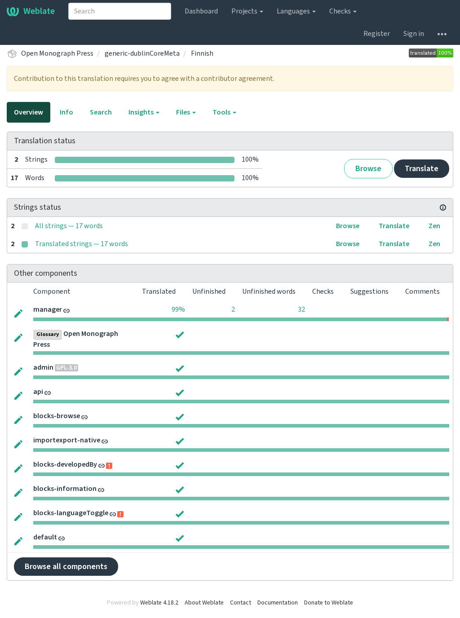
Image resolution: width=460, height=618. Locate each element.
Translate (421, 168)
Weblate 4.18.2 (159, 602)
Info (66, 112)
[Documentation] (443, 207)
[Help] (442, 33)
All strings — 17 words (69, 226)
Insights (141, 112)
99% (178, 309)
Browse (368, 168)
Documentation (277, 602)
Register (376, 34)
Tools (222, 112)
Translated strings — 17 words (81, 244)
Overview (28, 112)
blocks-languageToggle (70, 513)
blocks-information (65, 489)
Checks (340, 11)
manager (47, 309)
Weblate (39, 11)
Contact (240, 602)
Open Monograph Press (57, 53)
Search (101, 112)
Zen (434, 226)
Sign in (413, 34)
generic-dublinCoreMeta (142, 53)
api (38, 392)
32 (301, 309)
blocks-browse (56, 416)
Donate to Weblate (328, 602)
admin (43, 367)
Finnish (202, 53)
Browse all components (66, 566)
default (45, 537)
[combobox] (119, 11)
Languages (294, 11)
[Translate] (18, 312)
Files (183, 112)
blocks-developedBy (65, 464)
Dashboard (201, 11)
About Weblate (204, 602)
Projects (245, 11)
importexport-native (66, 440)
